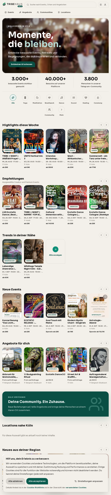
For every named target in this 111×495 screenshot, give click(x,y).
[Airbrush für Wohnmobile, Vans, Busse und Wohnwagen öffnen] (12, 365)
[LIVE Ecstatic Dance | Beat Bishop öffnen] (12, 205)
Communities (46, 12)
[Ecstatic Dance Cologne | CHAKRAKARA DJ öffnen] (77, 205)
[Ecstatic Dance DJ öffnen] (55, 365)
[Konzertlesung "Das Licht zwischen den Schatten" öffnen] (12, 313)
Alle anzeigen (55, 255)
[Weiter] (106, 125)
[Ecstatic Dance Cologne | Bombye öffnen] (99, 205)
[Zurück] (101, 125)
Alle (13, 103)
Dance (61, 103)
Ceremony (98, 103)
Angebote (27, 12)
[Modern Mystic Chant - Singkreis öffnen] (77, 313)
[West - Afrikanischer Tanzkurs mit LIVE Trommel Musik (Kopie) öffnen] (77, 149)
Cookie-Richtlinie (35, 487)
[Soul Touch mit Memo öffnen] (55, 313)
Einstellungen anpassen (90, 481)
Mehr (62, 115)
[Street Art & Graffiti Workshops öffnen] (77, 365)
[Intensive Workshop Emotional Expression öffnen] (55, 149)
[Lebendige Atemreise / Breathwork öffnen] (12, 259)
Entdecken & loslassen (21, 64)
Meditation (37, 103)
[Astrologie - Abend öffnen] (99, 313)
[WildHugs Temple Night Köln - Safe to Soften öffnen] (33, 259)
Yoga (25, 103)
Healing (86, 103)
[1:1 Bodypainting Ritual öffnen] (33, 365)
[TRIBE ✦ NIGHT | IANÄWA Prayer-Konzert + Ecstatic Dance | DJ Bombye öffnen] (12, 149)
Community (49, 115)
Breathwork (49, 103)
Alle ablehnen (15, 481)
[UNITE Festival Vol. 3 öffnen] (33, 149)
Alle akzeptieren (37, 481)
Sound (73, 103)
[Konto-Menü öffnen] (103, 5)
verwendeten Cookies (76, 487)
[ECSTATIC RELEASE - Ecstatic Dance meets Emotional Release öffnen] (33, 313)
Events (11, 12)
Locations (65, 12)
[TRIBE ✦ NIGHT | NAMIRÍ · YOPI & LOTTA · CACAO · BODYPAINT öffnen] (33, 205)
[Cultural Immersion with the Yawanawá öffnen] (55, 205)
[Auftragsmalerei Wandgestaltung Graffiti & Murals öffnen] (99, 365)
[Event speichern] (18, 132)
